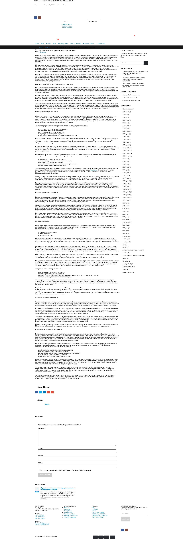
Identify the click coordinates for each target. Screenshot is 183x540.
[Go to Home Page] (36, 47)
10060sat (125, 117)
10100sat (125, 123)
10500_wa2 (126, 153)
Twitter (40, 392)
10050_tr (125, 114)
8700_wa (125, 206)
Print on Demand (75, 43)
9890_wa (125, 230)
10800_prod (126, 181)
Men (42, 43)
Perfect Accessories (134, 95)
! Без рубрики (126, 109)
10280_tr (125, 136)
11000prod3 (126, 192)
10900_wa (125, 186)
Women (48, 43)
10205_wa (125, 134)
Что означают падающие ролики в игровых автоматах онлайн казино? (133, 84)
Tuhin (47, 404)
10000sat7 (125, 112)
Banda (124, 247)
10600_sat (125, 172)
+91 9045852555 (39, 516)
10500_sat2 (125, 147)
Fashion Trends (132, 98)
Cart (59, 5)
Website (40, 463)
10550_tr (125, 170)
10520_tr (125, 164)
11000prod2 (126, 189)
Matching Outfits (63, 43)
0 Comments (42, 52)
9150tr (124, 211)
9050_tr (124, 208)
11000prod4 (126, 194)
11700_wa (125, 200)
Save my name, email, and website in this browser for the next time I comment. (65, 470)
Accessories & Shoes (88, 43)
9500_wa (125, 217)
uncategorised (126, 264)
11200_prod (126, 197)
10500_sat (125, 145)
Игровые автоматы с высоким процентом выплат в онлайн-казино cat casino (58, 488)
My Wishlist (52, 5)
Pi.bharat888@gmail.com (42, 523)
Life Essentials (101, 43)
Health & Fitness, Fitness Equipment (133, 255)
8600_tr (124, 203)
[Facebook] (35, 17)
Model (124, 258)
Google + (48, 392)
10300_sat (125, 139)
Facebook (36, 392)
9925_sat (125, 233)
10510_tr (125, 159)
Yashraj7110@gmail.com (42, 524)
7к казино (93, 170)
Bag (123, 244)
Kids (54, 43)
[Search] (103, 21)
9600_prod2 (126, 222)
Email (52, 392)
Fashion (124, 253)
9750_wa (125, 225)
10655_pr (125, 175)
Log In (65, 5)
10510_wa (125, 161)
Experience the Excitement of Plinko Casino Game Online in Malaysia (133, 78)
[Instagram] (39, 17)
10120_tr (125, 128)
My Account (38, 5)
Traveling (125, 261)
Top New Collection (134, 100)
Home (37, 43)
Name (40, 448)
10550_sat (125, 167)
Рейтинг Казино (127, 272)
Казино (124, 269)
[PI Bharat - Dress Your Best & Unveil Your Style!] (44, 25)
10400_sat (125, 142)
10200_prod (126, 131)
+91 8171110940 (39, 515)
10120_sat (125, 125)
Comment (42, 428)
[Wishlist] (56, 36)
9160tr (124, 214)
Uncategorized (126, 266)
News (126, 242)
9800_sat (125, 228)
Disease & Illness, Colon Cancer (132, 250)
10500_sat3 (125, 150)
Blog (45, 5)
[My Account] (56, 32)
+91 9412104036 (39, 518)
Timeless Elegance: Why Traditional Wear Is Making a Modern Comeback (135, 72)
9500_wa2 (125, 219)
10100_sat (125, 120)
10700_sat (125, 178)
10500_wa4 (126, 156)
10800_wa (125, 183)
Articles (124, 239)
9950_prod (125, 236)
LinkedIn (44, 392)
